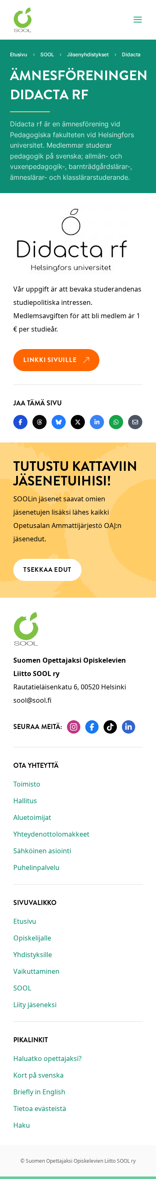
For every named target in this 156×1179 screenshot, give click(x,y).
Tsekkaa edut (47, 569)
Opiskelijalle (32, 938)
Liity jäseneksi (35, 1004)
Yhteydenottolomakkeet (51, 834)
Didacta (131, 54)
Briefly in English (39, 1091)
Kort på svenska (38, 1075)
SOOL (22, 988)
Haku (21, 1125)
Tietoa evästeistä (39, 1108)
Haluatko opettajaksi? (47, 1058)
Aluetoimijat (32, 817)
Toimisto (26, 784)
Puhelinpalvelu (36, 867)
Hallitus (25, 800)
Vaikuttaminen (36, 971)
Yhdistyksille (32, 954)
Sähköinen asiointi (42, 850)
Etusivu (24, 921)
